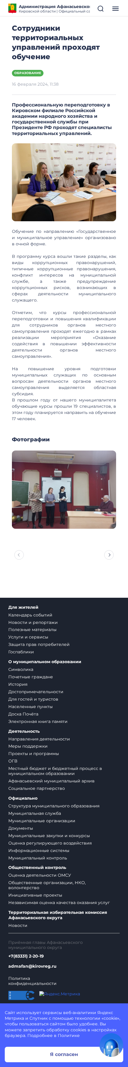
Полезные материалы (32, 629)
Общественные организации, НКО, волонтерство (47, 885)
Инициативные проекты (35, 895)
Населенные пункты (30, 706)
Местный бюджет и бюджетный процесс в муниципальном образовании (55, 771)
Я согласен (64, 1054)
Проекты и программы (33, 753)
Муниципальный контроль (37, 858)
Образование (27, 73)
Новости (17, 925)
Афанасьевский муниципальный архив (51, 781)
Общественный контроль (37, 867)
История (17, 684)
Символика (20, 669)
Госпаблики (21, 652)
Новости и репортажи (33, 622)
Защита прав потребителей (39, 644)
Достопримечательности (35, 691)
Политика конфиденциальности (32, 981)
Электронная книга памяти (38, 721)
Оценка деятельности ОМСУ (39, 875)
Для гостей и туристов (33, 699)
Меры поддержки (28, 746)
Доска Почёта (23, 714)
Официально (23, 798)
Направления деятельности (39, 739)
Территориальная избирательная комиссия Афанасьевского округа (57, 915)
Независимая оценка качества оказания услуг (59, 902)
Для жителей (23, 607)
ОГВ (12, 761)
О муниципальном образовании (44, 661)
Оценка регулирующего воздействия (50, 843)
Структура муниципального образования (53, 806)
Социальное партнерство (36, 788)
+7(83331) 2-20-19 (26, 956)
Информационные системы (38, 850)
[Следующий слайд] (109, 555)
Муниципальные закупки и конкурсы (49, 835)
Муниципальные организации (41, 820)
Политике (69, 1035)
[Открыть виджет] (111, 1045)
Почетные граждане (30, 677)
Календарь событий (30, 615)
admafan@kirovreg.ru (32, 966)
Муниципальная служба (34, 813)
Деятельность (24, 731)
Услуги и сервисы (28, 637)
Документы (20, 828)
